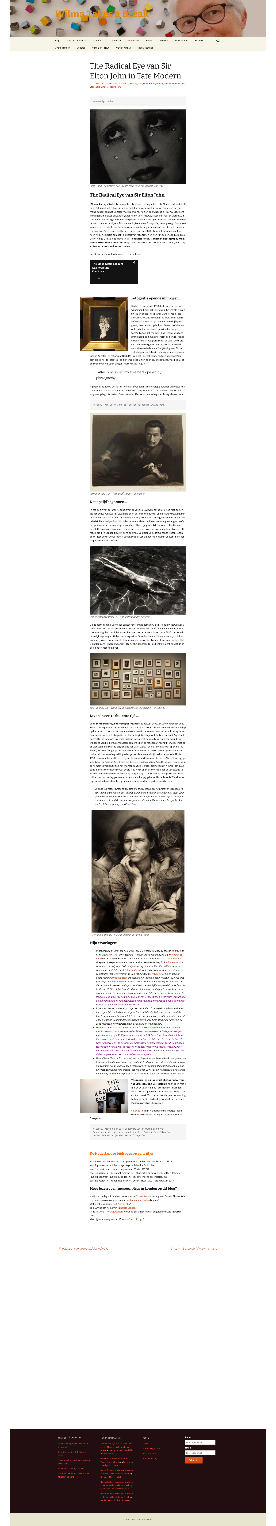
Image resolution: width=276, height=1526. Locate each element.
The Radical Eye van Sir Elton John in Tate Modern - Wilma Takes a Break (116, 1447)
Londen (159, 83)
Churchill (133, 1219)
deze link (140, 1110)
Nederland (133, 40)
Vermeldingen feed (152, 1448)
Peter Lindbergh (132, 970)
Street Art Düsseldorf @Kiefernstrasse (196, 1248)
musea (168, 83)
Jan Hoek (113, 954)
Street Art (97, 40)
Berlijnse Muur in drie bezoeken (115, 1500)
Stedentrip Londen (99, 86)
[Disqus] (138, 1298)
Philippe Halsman (173, 962)
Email (188, 1447)
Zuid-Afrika (123, 1203)
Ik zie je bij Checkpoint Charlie (114, 1488)
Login (145, 1443)
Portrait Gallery (114, 1211)
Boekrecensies (145, 47)
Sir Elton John (178, 83)
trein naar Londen (140, 1200)
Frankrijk (199, 40)
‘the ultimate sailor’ (171, 958)
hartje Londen (128, 1207)
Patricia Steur (120, 977)
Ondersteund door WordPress (138, 1519)
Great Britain (181, 40)
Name (188, 1437)
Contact (81, 47)
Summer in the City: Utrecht (71, 1468)
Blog (57, 40)
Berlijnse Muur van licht (111, 1477)
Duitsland (163, 40)
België (149, 40)
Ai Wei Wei (156, 973)
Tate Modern (115, 86)
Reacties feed (149, 1453)
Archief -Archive (123, 47)
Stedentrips (115, 40)
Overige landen (62, 47)
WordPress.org (150, 1458)
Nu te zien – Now (100, 47)
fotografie (137, 83)
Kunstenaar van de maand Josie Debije (81, 1248)
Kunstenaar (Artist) (76, 40)
